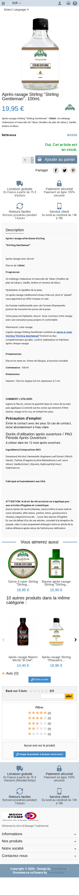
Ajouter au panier (60, 159)
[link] (56, 170)
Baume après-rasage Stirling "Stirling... (56, 583)
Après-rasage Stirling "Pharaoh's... (56, 658)
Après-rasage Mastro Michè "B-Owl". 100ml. (22, 660)
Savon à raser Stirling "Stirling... (23, 583)
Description (15, 230)
